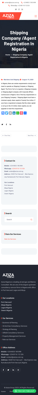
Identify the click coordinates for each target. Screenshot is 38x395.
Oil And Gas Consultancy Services (14, 326)
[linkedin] (22, 9)
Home (3, 391)
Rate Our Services (10, 239)
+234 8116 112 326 (18, 168)
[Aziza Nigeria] (9, 16)
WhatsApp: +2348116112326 (20, 5)
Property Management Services (14, 336)
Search (8, 213)
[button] (24, 391)
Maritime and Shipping (11, 80)
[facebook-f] (6, 124)
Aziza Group (10, 388)
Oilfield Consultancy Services (13, 333)
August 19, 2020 (27, 80)
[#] (3, 370)
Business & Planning (9, 323)
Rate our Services (8, 339)
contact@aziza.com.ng (14, 357)
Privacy (12, 391)
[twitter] (16, 9)
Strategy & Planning (9, 329)
